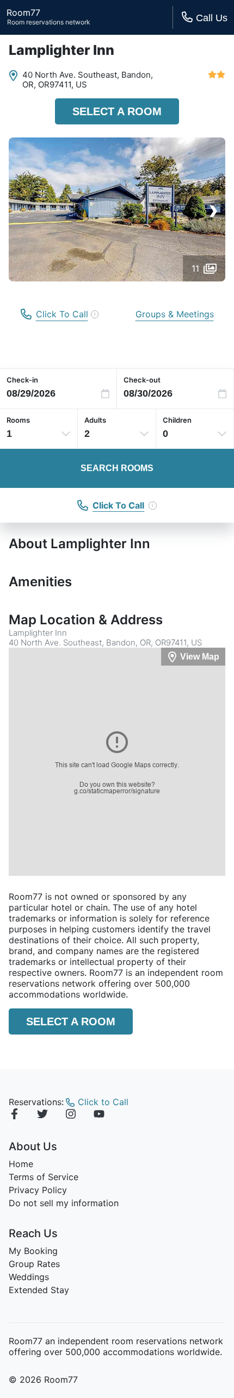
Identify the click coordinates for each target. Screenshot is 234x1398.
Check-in (22, 379)
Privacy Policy (38, 1189)
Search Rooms (117, 468)
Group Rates (34, 1263)
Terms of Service (43, 1176)
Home (21, 1163)
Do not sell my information (64, 1203)
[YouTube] (99, 1115)
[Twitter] (42, 1115)
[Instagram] (70, 1115)
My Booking (33, 1250)
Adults (95, 420)
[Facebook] (14, 1115)
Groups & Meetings (175, 314)
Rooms (18, 420)
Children (177, 420)
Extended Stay (39, 1289)
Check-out (142, 379)
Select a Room (117, 111)
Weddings (29, 1276)
